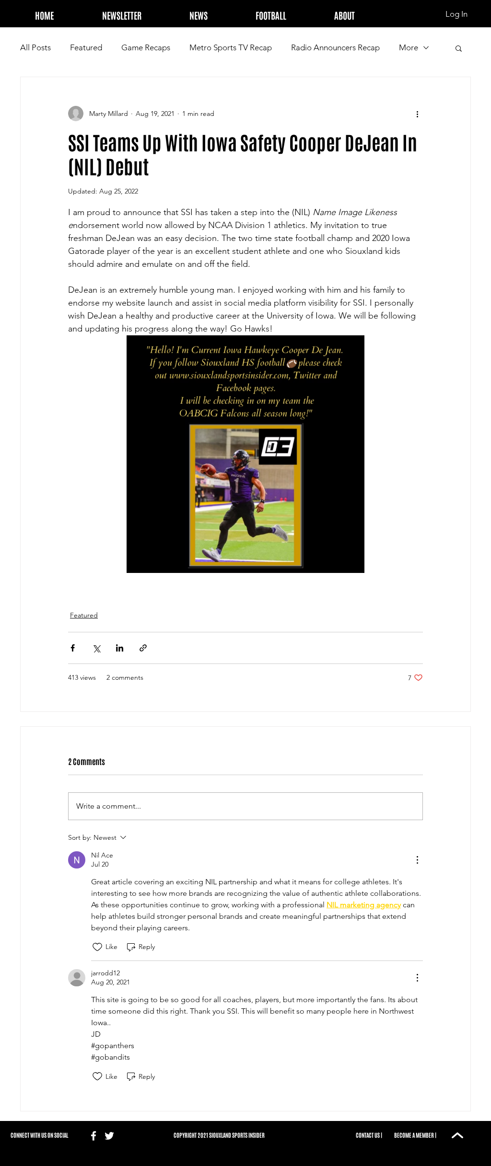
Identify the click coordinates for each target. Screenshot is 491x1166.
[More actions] (417, 113)
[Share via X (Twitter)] (96, 647)
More (408, 47)
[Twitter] (109, 1136)
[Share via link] (143, 647)
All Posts (35, 47)
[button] (271, 11)
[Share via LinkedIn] (119, 647)
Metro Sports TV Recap (230, 47)
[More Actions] (417, 860)
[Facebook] (93, 1136)
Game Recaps (145, 47)
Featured (86, 47)
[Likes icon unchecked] (97, 947)
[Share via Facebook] (72, 647)
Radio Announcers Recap (335, 47)
